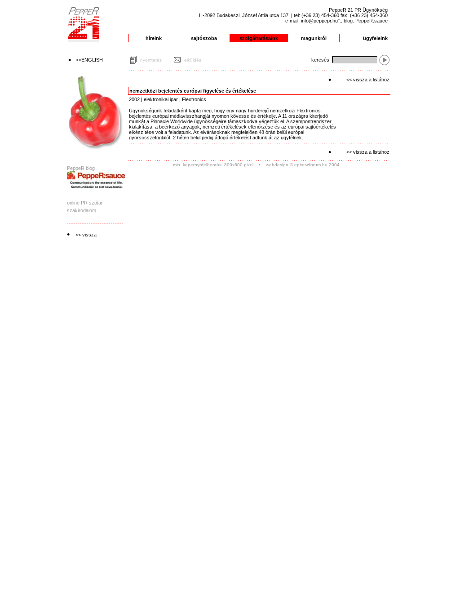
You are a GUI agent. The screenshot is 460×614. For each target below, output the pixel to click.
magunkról (314, 38)
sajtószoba (204, 38)
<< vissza (86, 234)
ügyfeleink (375, 38)
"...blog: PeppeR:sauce (363, 20)
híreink (154, 38)
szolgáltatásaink (258, 38)
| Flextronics (192, 99)
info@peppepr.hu (319, 20)
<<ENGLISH (89, 59)
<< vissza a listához (367, 79)
